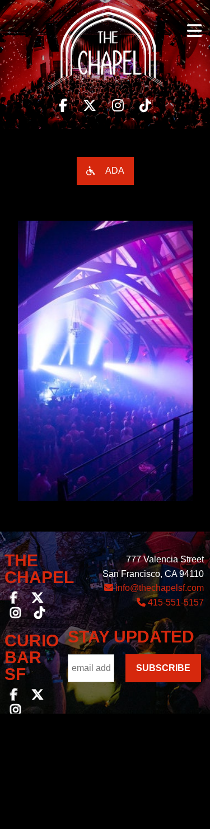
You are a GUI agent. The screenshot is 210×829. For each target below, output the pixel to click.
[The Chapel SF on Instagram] (15, 614)
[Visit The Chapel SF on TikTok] (145, 106)
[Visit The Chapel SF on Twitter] (90, 106)
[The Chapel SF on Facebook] (14, 599)
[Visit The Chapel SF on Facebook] (63, 106)
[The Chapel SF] (105, 50)
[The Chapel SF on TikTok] (39, 614)
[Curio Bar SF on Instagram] (15, 711)
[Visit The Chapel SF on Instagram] (118, 106)
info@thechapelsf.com (158, 588)
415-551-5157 (175, 602)
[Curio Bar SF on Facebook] (14, 696)
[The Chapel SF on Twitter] (37, 599)
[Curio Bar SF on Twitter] (37, 696)
